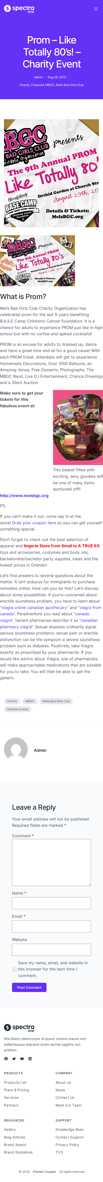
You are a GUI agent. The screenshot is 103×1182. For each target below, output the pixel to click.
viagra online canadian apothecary (34, 607)
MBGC (49, 85)
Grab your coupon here (34, 522)
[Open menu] (96, 9)
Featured (37, 85)
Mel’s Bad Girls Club (70, 85)
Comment (23, 835)
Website (19, 939)
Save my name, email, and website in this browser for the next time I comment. (53, 969)
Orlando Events (17, 709)
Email (19, 916)
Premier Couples (44, 1172)
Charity (25, 85)
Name (19, 893)
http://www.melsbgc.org (24, 495)
